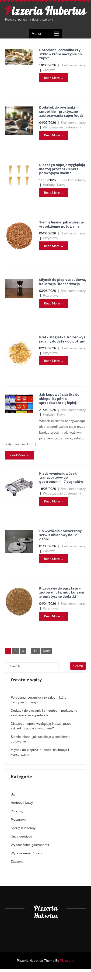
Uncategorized (21, 836)
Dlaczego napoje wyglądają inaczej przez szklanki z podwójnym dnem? (62, 168)
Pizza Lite (67, 960)
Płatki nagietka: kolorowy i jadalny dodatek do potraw (62, 339)
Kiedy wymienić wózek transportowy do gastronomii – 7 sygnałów (61, 477)
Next (46, 651)
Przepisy (17, 811)
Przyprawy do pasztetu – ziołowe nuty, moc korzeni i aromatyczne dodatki (62, 592)
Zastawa (49, 70)
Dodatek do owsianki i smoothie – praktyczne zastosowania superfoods (61, 111)
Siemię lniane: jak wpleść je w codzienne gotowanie (61, 224)
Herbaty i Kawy (54, 185)
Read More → (54, 78)
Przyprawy (50, 238)
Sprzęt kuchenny (23, 828)
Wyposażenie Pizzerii (26, 853)
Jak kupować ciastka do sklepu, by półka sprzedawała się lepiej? (59, 398)
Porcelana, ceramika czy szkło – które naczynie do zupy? (60, 53)
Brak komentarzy (73, 65)
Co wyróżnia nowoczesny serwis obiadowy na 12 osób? (60, 534)
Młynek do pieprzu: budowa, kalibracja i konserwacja (62, 281)
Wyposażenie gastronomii (62, 127)
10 (35, 651)
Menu (36, 33)
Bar (13, 794)
